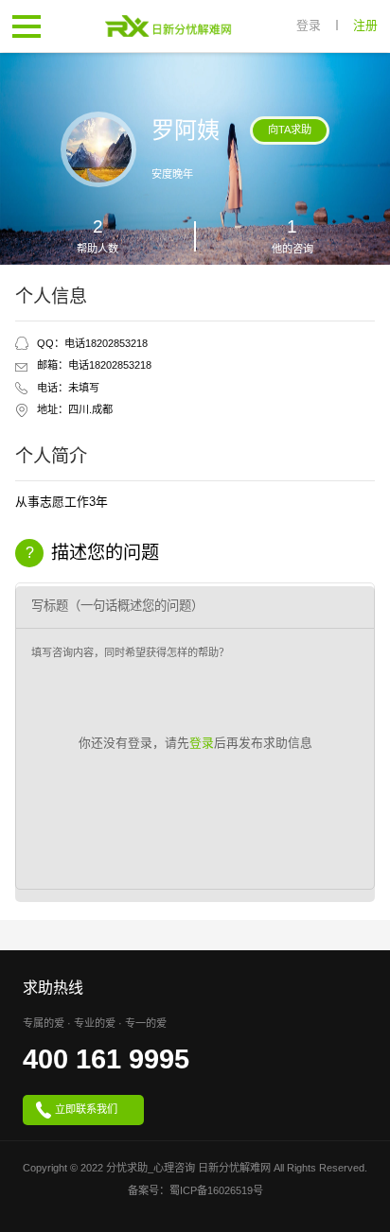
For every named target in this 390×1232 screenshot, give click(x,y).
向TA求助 (289, 129)
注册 (365, 26)
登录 (308, 26)
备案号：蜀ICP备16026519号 (195, 1190)
